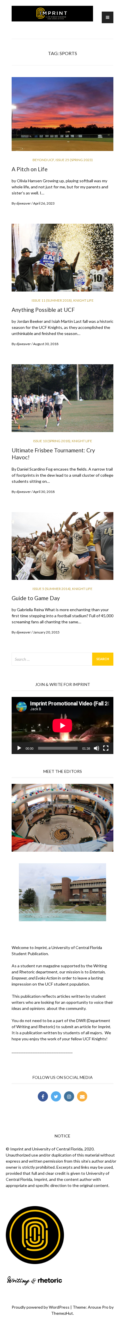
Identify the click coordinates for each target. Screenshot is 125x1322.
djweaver (23, 203)
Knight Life (83, 300)
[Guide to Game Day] (62, 548)
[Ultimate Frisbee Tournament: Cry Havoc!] (62, 400)
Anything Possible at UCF (43, 309)
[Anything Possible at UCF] (62, 260)
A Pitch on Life (30, 169)
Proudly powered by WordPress (40, 1307)
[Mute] (96, 748)
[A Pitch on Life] (62, 116)
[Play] (19, 748)
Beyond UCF (43, 160)
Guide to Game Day (36, 598)
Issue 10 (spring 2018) (51, 441)
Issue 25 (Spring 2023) (74, 160)
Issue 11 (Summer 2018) (52, 300)
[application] (62, 725)
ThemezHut (62, 1313)
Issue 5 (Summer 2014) (52, 589)
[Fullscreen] (106, 748)
